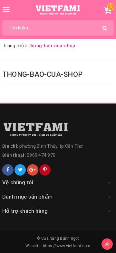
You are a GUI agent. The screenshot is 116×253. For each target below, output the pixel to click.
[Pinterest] (45, 170)
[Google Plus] (32, 170)
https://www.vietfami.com (67, 246)
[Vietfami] (58, 129)
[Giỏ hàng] (107, 11)
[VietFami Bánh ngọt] (58, 10)
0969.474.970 (41, 155)
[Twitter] (20, 170)
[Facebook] (8, 170)
